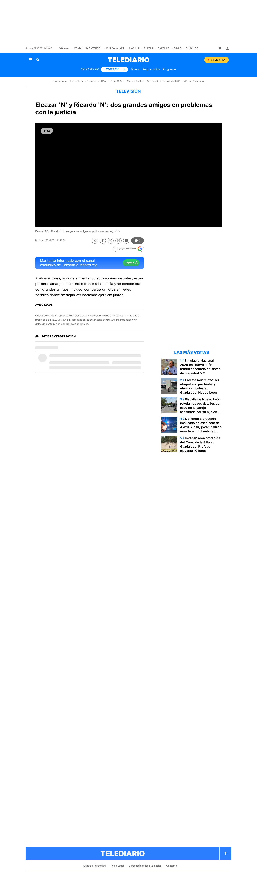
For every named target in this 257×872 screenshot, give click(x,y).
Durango (192, 48)
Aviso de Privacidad (94, 865)
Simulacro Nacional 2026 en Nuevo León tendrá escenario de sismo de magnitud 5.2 (200, 367)
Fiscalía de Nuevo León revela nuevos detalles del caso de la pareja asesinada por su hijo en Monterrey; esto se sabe (200, 407)
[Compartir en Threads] (118, 241)
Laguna (134, 48)
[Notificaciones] (220, 48)
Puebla (148, 48)
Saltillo (163, 48)
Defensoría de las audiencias (145, 865)
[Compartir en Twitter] (111, 241)
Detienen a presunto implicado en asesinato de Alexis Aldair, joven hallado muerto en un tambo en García (201, 427)
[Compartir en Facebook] (103, 241)
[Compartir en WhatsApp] (95, 241)
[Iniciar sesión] (227, 48)
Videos (135, 69)
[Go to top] (225, 853)
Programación (151, 69)
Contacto (171, 865)
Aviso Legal (117, 865)
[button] (128, 249)
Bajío (177, 48)
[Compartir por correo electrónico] (126, 241)
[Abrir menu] (30, 60)
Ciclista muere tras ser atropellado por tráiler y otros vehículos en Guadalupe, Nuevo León (199, 386)
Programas (169, 69)
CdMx (78, 48)
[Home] (128, 59)
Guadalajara (115, 48)
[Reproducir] (47, 131)
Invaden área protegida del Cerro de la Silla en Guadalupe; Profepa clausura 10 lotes (200, 444)
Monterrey (94, 48)
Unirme (129, 263)
